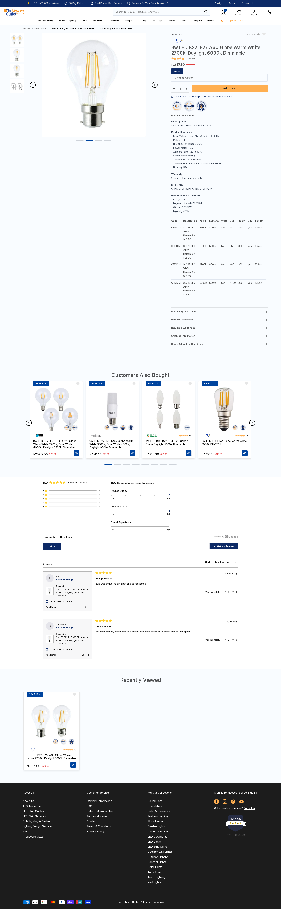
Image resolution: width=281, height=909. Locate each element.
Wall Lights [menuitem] (154, 882)
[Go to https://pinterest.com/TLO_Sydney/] (233, 801)
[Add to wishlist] (78, 383)
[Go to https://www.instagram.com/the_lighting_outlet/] (225, 801)
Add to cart (230, 88)
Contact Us (248, 3)
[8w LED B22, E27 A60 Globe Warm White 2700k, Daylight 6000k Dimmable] (51, 721)
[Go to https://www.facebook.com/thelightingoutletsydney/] (216, 801)
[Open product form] (76, 453)
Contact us (249, 808)
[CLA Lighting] (179, 40)
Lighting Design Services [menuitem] (38, 826)
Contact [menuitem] (91, 821)
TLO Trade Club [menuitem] (32, 806)
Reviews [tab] (49, 537)
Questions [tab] (66, 537)
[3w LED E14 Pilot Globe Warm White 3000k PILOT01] (225, 409)
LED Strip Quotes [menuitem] (33, 811)
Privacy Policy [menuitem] (95, 831)
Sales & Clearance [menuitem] (159, 811)
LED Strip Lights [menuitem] (157, 846)
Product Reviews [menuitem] (33, 836)
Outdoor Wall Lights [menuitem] (160, 851)
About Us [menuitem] (28, 800)
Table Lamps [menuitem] (155, 872)
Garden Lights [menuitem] (156, 826)
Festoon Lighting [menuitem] (158, 816)
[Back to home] (14, 12)
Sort (208, 562)
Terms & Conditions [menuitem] (99, 826)
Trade (232, 3)
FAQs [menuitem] (90, 806)
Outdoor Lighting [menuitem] (158, 857)
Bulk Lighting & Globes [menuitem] (36, 821)
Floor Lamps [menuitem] (155, 821)
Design (218, 3)
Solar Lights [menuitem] (155, 867)
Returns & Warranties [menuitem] (100, 811)
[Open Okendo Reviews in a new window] (225, 536)
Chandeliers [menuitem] (155, 806)
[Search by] (206, 12)
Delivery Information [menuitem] (99, 800)
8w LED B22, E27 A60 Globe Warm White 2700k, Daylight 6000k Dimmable (72, 592)
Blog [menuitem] (25, 831)
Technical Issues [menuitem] (97, 816)
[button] (71, 490)
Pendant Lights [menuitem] (157, 862)
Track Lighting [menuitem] (156, 877)
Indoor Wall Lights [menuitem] (159, 831)
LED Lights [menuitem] (154, 841)
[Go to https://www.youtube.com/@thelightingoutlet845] (241, 801)
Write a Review (227, 547)
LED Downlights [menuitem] (157, 836)
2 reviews (190, 58)
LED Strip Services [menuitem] (34, 816)
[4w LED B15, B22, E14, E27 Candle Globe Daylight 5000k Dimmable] (169, 409)
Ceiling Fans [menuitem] (155, 800)
